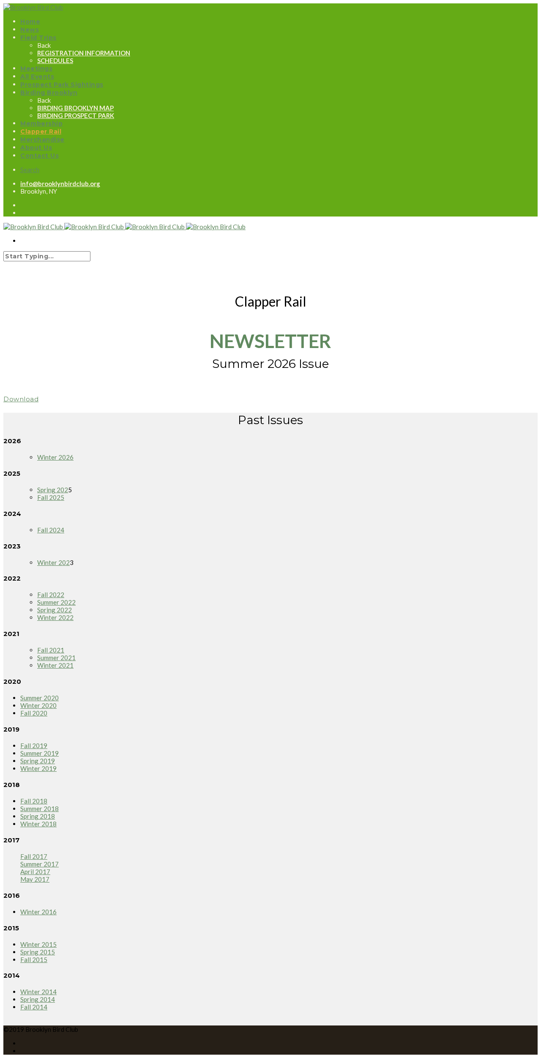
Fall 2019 (33, 745)
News (29, 29)
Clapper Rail (40, 131)
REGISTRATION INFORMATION (83, 53)
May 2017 (34, 879)
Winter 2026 (55, 457)
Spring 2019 (37, 761)
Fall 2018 (33, 801)
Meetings (36, 68)
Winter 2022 (55, 617)
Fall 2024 (50, 530)
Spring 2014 (37, 999)
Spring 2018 (37, 816)
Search (29, 169)
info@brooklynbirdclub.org (60, 183)
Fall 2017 (33, 856)
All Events (37, 76)
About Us (36, 147)
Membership (41, 123)
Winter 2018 (38, 824)
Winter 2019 (38, 768)
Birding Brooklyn (48, 92)
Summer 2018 (39, 808)
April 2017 (35, 871)
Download (20, 399)
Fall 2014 (33, 1007)
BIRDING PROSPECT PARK (75, 115)
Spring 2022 (54, 610)
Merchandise (42, 139)
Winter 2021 (55, 665)
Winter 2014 (38, 991)
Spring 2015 (37, 952)
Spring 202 (52, 489)
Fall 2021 (50, 650)
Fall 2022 (50, 594)
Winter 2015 (38, 944)
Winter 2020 (38, 705)
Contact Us (39, 155)
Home (30, 21)
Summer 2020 (39, 698)
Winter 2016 (38, 912)
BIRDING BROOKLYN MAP (75, 108)
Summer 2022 (56, 602)
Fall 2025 (50, 497)
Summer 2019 (39, 753)
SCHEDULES (55, 60)
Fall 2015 (33, 959)
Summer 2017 (39, 864)
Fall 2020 (33, 713)
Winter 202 (53, 562)
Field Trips (38, 37)
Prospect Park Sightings (62, 84)
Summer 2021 (56, 657)
